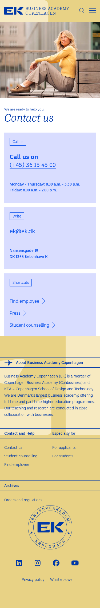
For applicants (63, 447)
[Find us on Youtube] (74, 562)
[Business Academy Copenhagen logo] (41, 11)
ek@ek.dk (22, 231)
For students (62, 455)
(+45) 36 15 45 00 (33, 165)
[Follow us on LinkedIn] (18, 562)
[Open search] (82, 11)
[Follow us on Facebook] (56, 562)
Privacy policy (33, 579)
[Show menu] (92, 10)
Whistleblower (62, 579)
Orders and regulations (23, 499)
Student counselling (20, 455)
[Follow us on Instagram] (37, 562)
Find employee (16, 464)
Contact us (13, 447)
